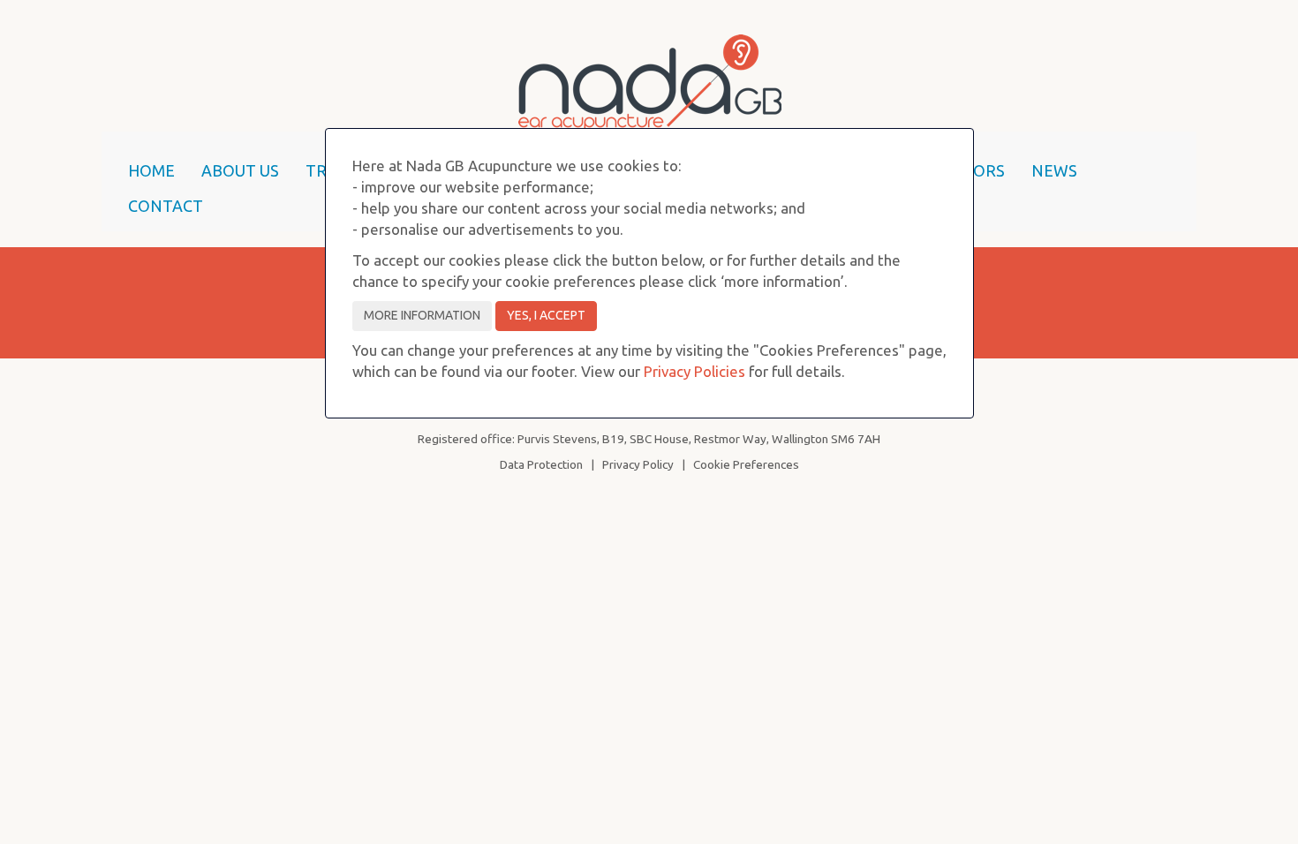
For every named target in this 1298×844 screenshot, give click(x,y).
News (1054, 170)
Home (151, 170)
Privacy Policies (694, 371)
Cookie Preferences (746, 464)
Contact (165, 206)
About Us (240, 170)
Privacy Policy (638, 464)
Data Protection (541, 464)
